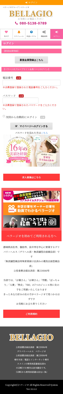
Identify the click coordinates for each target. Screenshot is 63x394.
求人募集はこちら (31, 177)
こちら (44, 132)
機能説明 (44, 36)
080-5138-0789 (33, 23)
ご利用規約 (31, 314)
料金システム (31, 36)
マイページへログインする (34, 126)
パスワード (9, 95)
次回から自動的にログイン (21, 117)
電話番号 (8, 77)
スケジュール (19, 36)
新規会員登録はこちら (31, 60)
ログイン (56, 36)
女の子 (6, 36)
